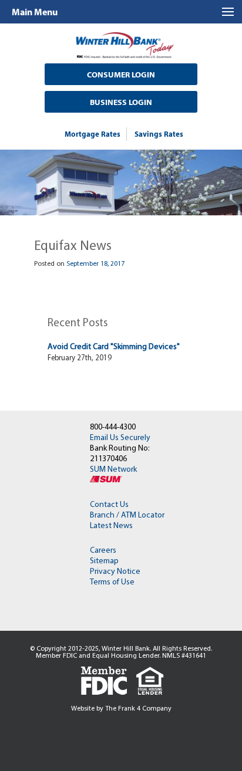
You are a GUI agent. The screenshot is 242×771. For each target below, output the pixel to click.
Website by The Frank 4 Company (121, 708)
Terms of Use (112, 582)
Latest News (111, 526)
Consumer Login (121, 74)
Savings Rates (159, 133)
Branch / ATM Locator (127, 515)
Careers (103, 550)
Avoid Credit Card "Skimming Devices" (114, 347)
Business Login (121, 102)
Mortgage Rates (92, 133)
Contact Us (109, 505)
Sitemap (104, 561)
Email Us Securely (120, 438)
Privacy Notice (115, 571)
